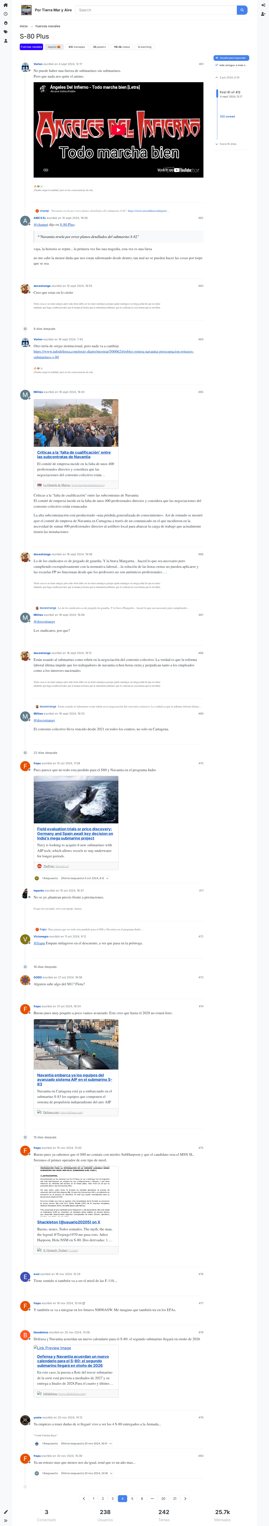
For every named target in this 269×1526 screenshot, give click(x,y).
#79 (201, 1417)
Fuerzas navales (31, 46)
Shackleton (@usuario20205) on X (68, 1222)
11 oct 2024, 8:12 (75, 936)
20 (163, 1499)
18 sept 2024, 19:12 (79, 653)
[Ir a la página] (152, 1498)
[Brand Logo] (26, 10)
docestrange (42, 285)
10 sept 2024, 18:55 (79, 285)
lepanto (39, 890)
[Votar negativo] (192, 198)
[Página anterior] (84, 1498)
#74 (201, 1006)
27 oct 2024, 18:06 (70, 977)
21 (174, 1499)
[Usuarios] (6, 40)
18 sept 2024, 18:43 (71, 392)
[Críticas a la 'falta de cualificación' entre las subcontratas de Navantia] (76, 423)
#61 (201, 64)
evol (37, 1274)
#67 (201, 614)
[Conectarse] (263, 5)
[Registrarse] (263, 14)
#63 (200, 285)
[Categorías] (6, 5)
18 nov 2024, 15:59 (69, 1303)
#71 (201, 890)
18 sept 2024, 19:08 (71, 614)
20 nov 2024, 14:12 (70, 1417)
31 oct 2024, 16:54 (69, 1006)
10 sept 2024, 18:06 (75, 218)
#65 (200, 392)
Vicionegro (41, 936)
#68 (200, 653)
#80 (200, 1455)
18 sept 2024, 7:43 (71, 339)
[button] (6, 1512)
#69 (200, 713)
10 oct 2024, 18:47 (72, 890)
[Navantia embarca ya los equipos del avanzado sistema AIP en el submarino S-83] (76, 1044)
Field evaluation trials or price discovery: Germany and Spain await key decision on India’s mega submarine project (75, 833)
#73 (201, 977)
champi (44, 210)
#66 (200, 554)
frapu (37, 763)
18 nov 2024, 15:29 (68, 1274)
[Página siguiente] (185, 1498)
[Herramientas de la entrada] (200, 198)
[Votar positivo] (179, 198)
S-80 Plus (67, 224)
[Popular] (6, 23)
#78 (201, 1332)
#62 (200, 218)
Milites (38, 392)
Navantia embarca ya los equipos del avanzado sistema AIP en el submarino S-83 (74, 1079)
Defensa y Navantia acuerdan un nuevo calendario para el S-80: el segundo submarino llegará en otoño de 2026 (73, 1361)
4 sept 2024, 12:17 (70, 64)
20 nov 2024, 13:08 (77, 1332)
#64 (200, 339)
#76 (201, 1274)
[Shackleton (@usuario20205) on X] (76, 1191)
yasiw (38, 1417)
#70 (201, 763)
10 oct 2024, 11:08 (68, 763)
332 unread (227, 116)
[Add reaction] (172, 198)
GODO (38, 977)
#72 (201, 936)
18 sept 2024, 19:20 (71, 713)
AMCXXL (40, 218)
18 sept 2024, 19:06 (79, 554)
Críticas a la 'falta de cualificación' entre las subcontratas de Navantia (74, 454)
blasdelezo (41, 1332)
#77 (201, 1303)
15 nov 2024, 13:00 (69, 1147)
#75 (201, 1147)
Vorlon (38, 64)
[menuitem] (263, 5)
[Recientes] (6, 14)
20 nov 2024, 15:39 (69, 1455)
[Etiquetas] (6, 31)
